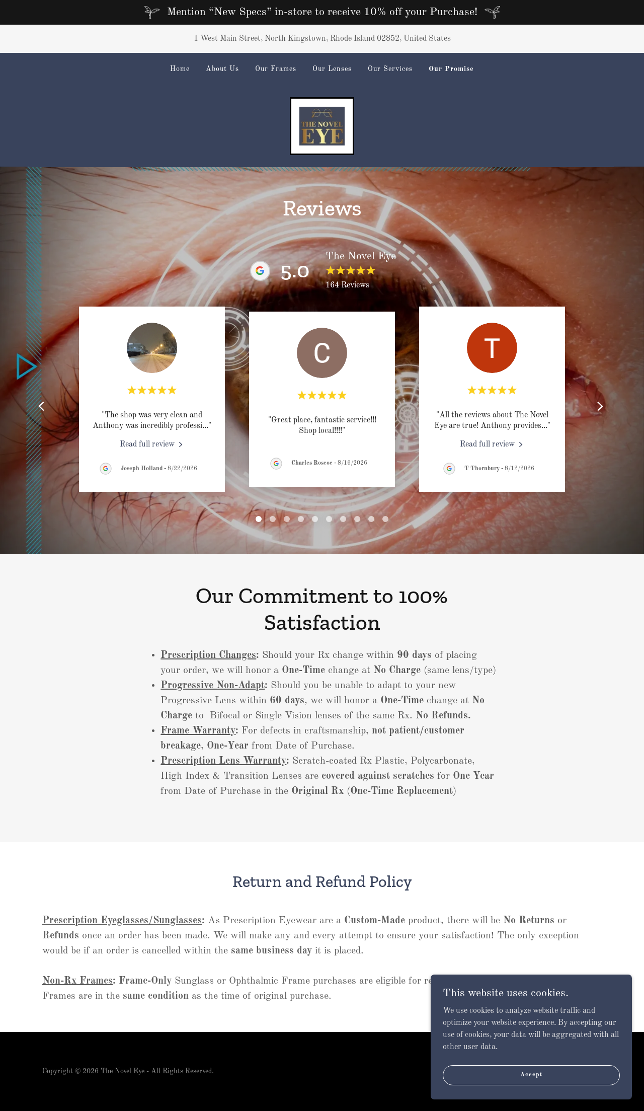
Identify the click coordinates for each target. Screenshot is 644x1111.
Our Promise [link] (451, 68)
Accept (531, 1075)
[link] (322, 126)
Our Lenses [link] (332, 68)
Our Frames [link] (275, 68)
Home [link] (180, 68)
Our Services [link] (390, 68)
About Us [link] (222, 68)
